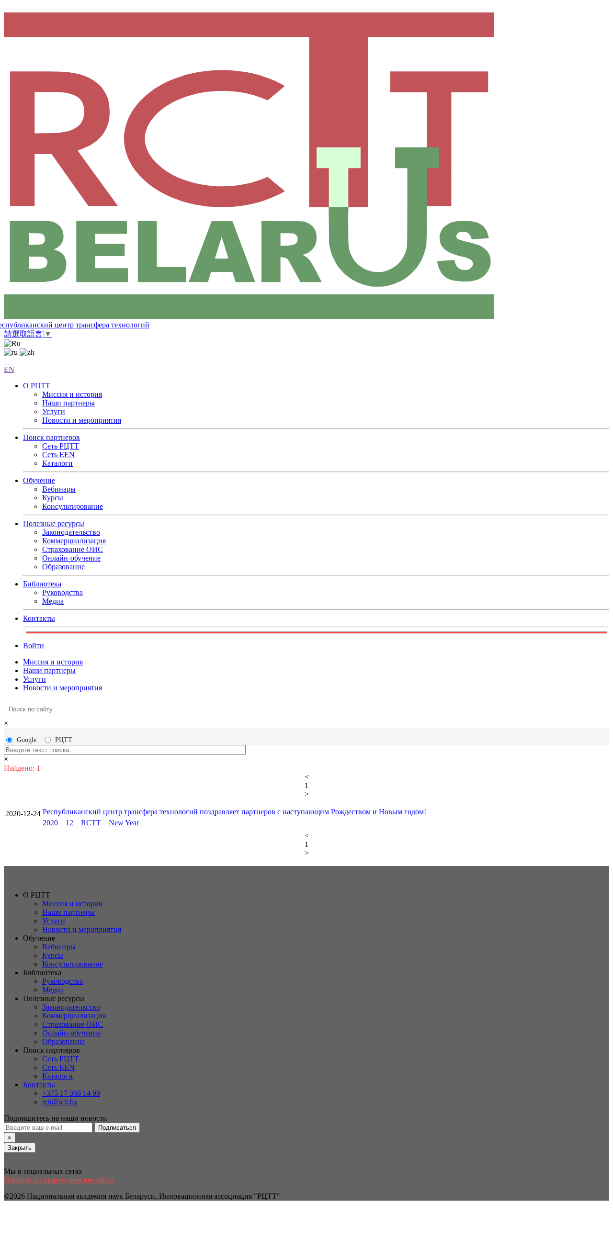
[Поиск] (7, 361)
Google (26, 739)
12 (69, 823)
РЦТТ (63, 739)
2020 (50, 823)
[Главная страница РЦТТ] (306, 166)
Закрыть (20, 1147)
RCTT (91, 823)
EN (9, 369)
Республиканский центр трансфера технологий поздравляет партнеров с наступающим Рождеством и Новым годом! (234, 812)
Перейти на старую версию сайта (58, 1180)
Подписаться (117, 1127)
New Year (124, 823)
